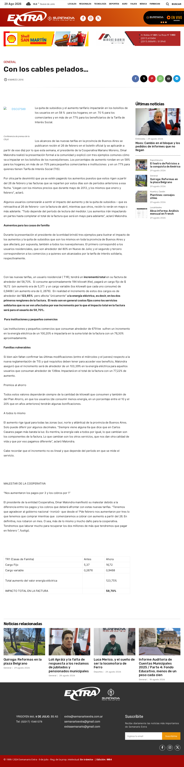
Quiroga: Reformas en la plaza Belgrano (164, 181)
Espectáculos (156, 160)
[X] (98, 18)
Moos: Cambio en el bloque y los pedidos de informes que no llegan (157, 146)
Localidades (156, 208)
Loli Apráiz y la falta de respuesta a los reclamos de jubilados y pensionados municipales (69, 665)
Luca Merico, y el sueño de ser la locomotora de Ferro (114, 663)
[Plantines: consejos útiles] (141, 196)
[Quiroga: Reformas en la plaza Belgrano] (141, 181)
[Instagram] (90, 18)
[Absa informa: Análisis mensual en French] (141, 212)
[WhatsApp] (160, 78)
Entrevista (140, 139)
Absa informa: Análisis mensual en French (164, 212)
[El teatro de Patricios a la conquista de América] (141, 165)
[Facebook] (83, 18)
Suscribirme (171, 736)
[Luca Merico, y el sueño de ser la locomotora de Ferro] (114, 641)
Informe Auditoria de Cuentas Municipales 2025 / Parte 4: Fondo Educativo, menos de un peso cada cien (157, 667)
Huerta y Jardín (157, 192)
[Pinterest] (152, 78)
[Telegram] (176, 78)
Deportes (98, 672)
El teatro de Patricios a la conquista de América (165, 165)
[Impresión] (168, 78)
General (10, 62)
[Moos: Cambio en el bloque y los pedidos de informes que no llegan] (157, 121)
